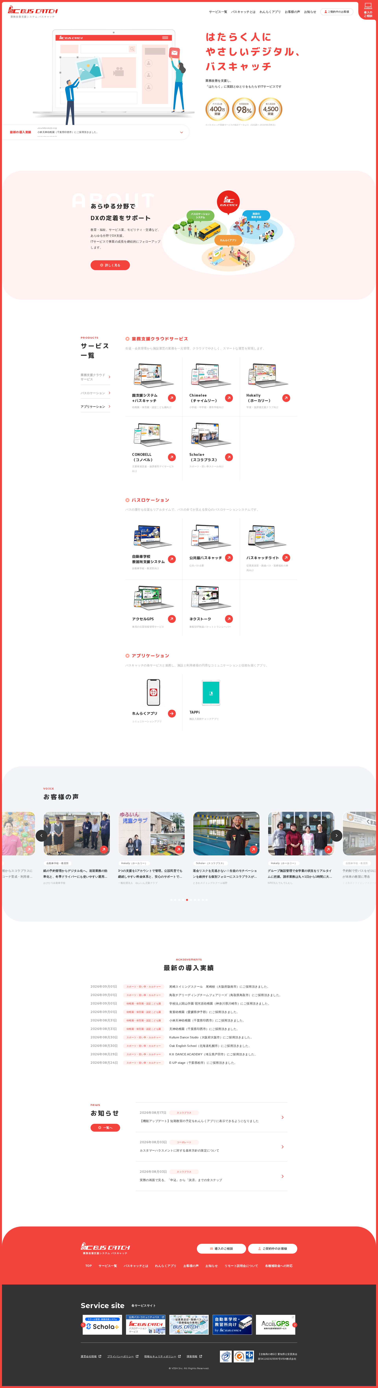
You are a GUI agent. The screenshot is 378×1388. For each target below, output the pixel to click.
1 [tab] (171, 900)
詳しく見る (112, 265)
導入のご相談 (368, 14)
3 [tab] (179, 900)
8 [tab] (199, 900)
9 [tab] (203, 900)
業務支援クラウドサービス (93, 377)
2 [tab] (175, 900)
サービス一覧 (218, 11)
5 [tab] (187, 900)
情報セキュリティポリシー (160, 1356)
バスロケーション (93, 393)
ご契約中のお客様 (338, 11)
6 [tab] (191, 900)
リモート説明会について (241, 1265)
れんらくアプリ (270, 11)
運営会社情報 (89, 1356)
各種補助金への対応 (279, 1265)
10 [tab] (207, 900)
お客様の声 (292, 11)
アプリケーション (93, 406)
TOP (88, 1265)
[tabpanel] (226, 848)
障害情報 (192, 1356)
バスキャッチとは (243, 11)
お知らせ (310, 11)
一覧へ (108, 1127)
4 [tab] (183, 900)
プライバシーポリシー (120, 1356)
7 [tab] (195, 900)
